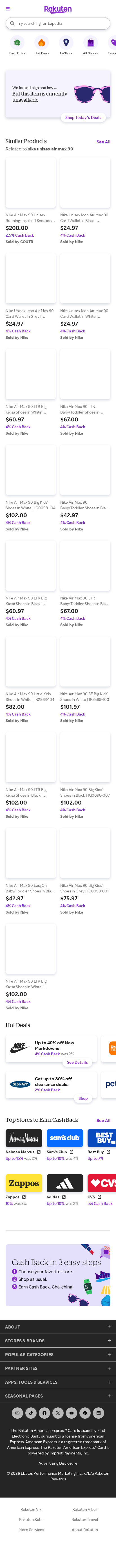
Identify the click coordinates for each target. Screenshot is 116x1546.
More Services (31, 1529)
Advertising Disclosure (58, 1463)
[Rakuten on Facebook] (44, 1413)
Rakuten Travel (85, 1519)
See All (103, 142)
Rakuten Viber (84, 1509)
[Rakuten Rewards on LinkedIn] (98, 1413)
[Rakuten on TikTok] (31, 1413)
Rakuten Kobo (31, 1519)
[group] (31, 200)
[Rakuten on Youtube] (71, 1413)
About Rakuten (85, 1529)
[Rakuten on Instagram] (17, 1413)
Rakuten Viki (31, 1509)
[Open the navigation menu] (8, 8)
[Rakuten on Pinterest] (85, 1413)
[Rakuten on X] (58, 1413)
